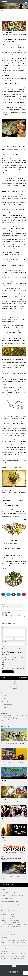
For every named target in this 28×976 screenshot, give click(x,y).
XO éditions (19, 926)
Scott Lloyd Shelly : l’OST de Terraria (9, 892)
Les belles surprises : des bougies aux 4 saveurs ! (12, 904)
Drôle (21, 914)
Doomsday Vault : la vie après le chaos (10, 898)
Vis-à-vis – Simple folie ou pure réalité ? (11, 876)
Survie (9, 926)
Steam (5, 926)
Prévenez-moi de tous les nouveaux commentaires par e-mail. (14, 663)
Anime (11, 913)
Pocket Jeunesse (6, 924)
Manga (21, 920)
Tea (10, 926)
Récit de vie (22, 924)
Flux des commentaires (7, 704)
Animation (8, 912)
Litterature (16, 921)
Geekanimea (4, 1)
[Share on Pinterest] (24, 594)
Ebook (5, 916)
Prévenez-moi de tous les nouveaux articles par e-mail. (13, 668)
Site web (4, 641)
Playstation (24, 922)
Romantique (16, 924)
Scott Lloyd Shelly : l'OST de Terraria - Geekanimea (12, 947)
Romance (11, 924)
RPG (16, 606)
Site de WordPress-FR (7, 707)
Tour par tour (20, 606)
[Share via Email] (13, 594)
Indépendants (6, 919)
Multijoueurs (8, 606)
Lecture (9, 920)
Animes (2, 818)
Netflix (7, 922)
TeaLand (13, 926)
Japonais (16, 918)
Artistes (3, 742)
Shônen (2, 926)
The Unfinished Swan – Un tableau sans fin (18, 953)
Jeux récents (21, 918)
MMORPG (3, 606)
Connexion (4, 698)
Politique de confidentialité (8, 652)
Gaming (10, 916)
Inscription (4, 695)
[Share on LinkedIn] (19, 594)
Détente (2, 916)
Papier (2, 837)
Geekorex (5, 17)
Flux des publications (6, 701)
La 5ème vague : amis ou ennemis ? (9, 839)
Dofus (19, 604)
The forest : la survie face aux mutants (10, 901)
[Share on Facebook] (3, 594)
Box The (2, 761)
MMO (22, 604)
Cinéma (12, 914)
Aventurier (8, 914)
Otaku (10, 922)
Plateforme (3, 799)
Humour (16, 916)
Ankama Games (13, 604)
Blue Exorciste (4, 820)
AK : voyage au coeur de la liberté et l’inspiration (12, 743)
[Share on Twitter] (8, 594)
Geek (13, 916)
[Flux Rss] (26, 677)
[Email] (24, 677)
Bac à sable (3, 780)
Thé (16, 926)
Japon (12, 919)
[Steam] (22, 677)
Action (3, 913)
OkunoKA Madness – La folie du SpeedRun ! (11, 801)
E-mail (16, 637)
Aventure (3, 914)
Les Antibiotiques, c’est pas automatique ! (11, 858)
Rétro (26, 924)
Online (2, 10)
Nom (3, 637)
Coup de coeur (17, 914)
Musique (3, 922)
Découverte (24, 914)
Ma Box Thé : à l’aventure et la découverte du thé (12, 895)
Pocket (2, 924)
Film (7, 916)
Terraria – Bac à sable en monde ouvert (10, 781)
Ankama (8, 604)
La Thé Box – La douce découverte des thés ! (12, 762)
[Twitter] (19, 677)
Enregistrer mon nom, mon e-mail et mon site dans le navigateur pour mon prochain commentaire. (13, 647)
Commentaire (5, 627)
